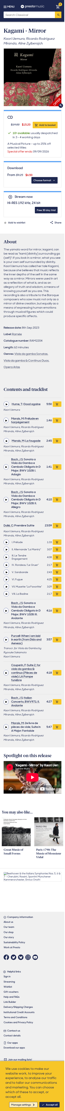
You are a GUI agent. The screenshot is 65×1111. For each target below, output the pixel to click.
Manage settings (21, 1104)
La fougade (32, 441)
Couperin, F (18, 665)
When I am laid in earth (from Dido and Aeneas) (26, 639)
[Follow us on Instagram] (28, 957)
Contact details (12, 1035)
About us (8, 921)
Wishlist (8, 986)
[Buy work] (57, 404)
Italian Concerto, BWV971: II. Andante (25, 701)
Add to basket (47, 125)
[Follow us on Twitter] (14, 957)
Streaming (9, 981)
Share (58, 222)
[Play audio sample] (6, 404)
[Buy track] (57, 542)
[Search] (58, 15)
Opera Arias (12, 367)
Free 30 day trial (46, 210)
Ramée (17, 334)
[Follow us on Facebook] (7, 957)
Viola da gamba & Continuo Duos (26, 360)
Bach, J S (17, 459)
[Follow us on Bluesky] (21, 957)
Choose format (42, 180)
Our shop (9, 932)
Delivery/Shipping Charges (18, 1007)
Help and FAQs (12, 996)
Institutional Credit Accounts (19, 1012)
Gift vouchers (11, 991)
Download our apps (14, 1047)
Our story (9, 937)
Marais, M (17, 418)
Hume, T (17, 404)
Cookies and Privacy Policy (18, 1022)
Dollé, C (8, 525)
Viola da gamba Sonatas (31, 354)
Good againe (31, 404)
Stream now (24, 197)
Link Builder (10, 1002)
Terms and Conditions (15, 1017)
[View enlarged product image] (32, 77)
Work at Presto (12, 947)
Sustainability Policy (14, 942)
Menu (10, 6)
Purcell (15, 636)
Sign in (7, 976)
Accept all (52, 1104)
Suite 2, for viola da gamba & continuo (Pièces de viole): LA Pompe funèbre (25, 672)
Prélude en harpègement (25, 420)
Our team (9, 927)
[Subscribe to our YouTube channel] (36, 957)
